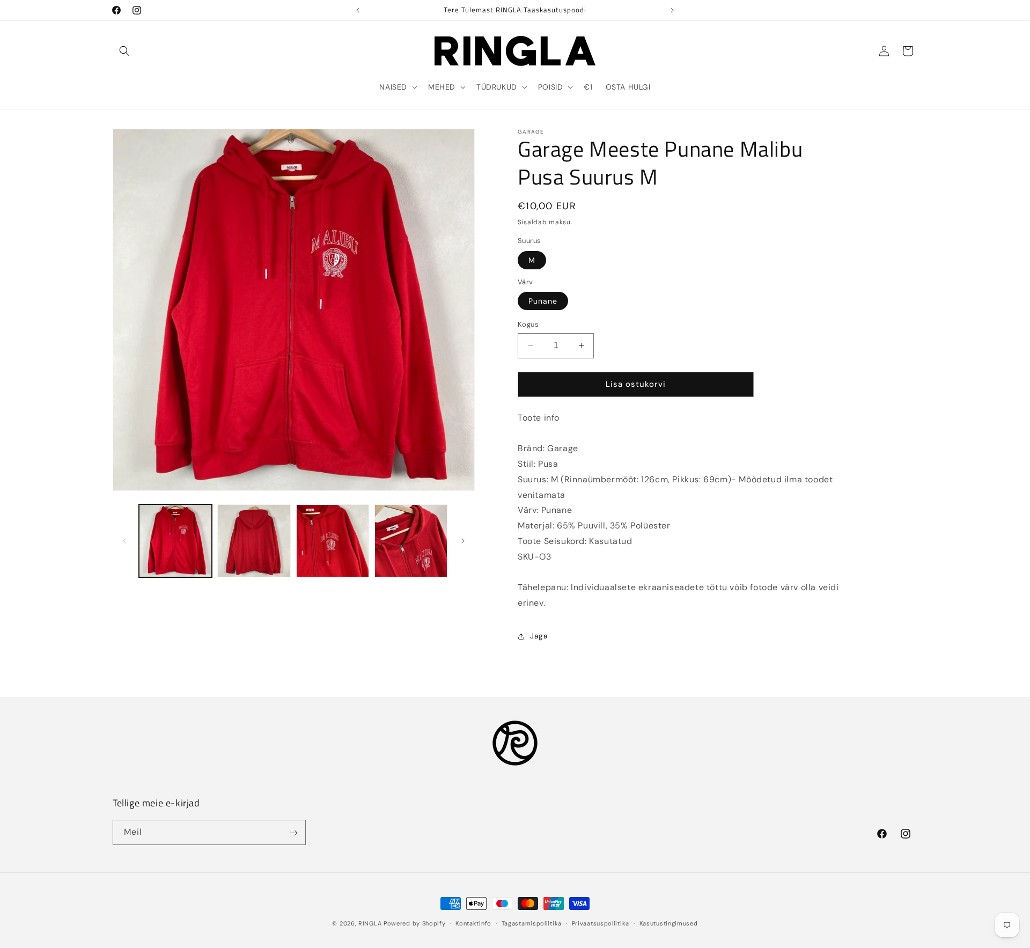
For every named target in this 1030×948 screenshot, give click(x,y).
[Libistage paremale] (463, 541)
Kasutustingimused (668, 923)
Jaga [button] (539, 636)
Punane (542, 301)
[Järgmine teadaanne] (672, 10)
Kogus (528, 324)
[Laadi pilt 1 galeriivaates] (175, 540)
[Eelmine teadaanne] (358, 10)
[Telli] (293, 833)
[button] (124, 51)
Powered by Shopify (415, 923)
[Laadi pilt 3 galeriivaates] (332, 540)
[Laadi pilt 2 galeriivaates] (253, 540)
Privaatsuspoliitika (600, 923)
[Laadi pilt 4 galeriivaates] (410, 540)
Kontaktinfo (473, 923)
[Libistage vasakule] (124, 541)
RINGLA (369, 923)
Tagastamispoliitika (532, 923)
